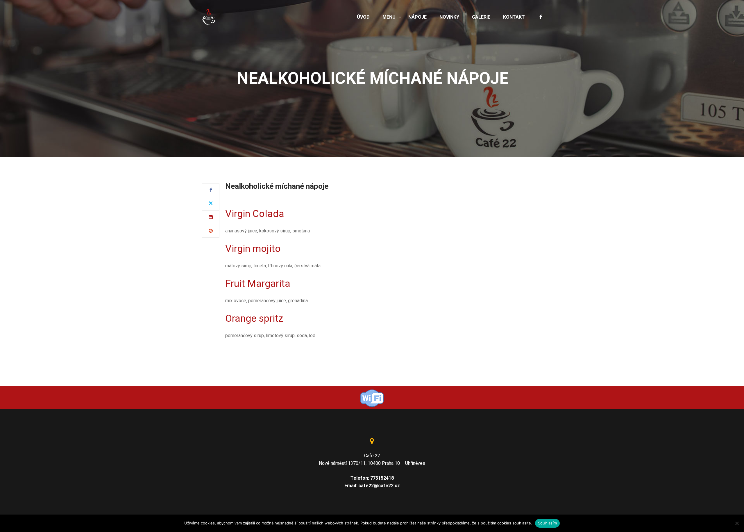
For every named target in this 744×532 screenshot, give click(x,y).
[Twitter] (210, 204)
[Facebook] (211, 190)
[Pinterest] (211, 231)
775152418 (382, 478)
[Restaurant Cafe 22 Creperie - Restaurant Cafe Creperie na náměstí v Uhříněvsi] (209, 16)
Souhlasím (547, 523)
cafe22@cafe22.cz (379, 485)
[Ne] (737, 523)
